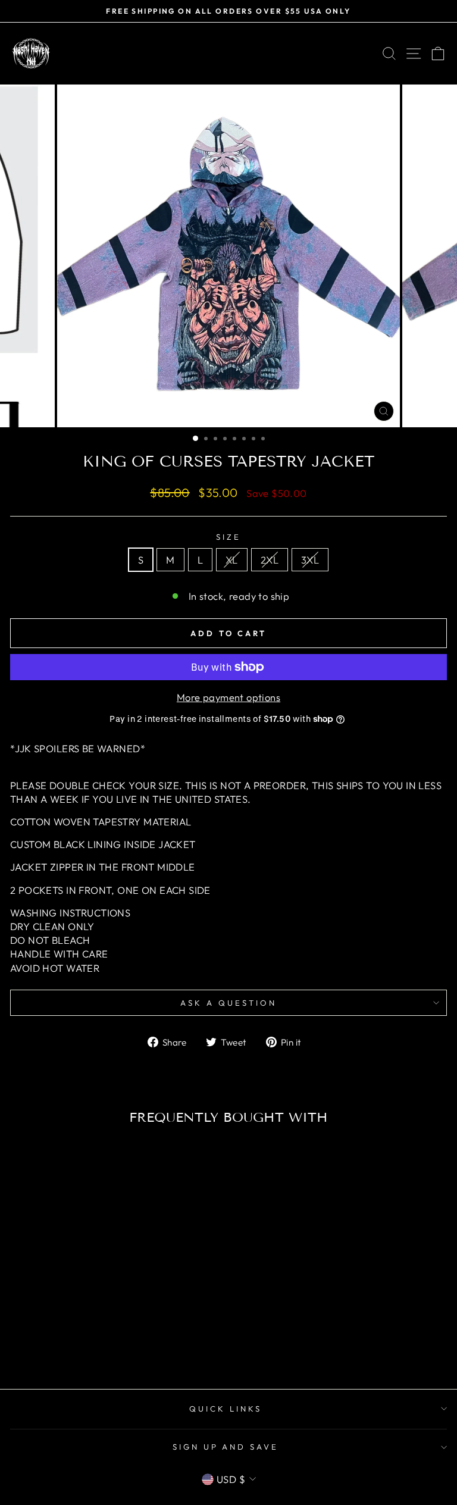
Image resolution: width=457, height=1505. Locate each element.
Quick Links (225, 1408)
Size (228, 537)
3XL (310, 559)
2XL (269, 559)
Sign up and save (226, 1446)
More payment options (228, 697)
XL (232, 559)
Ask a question (228, 1002)
